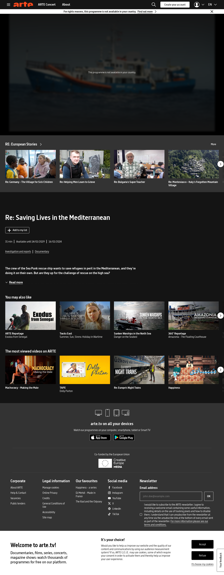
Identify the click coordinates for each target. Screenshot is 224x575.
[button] (153, 4)
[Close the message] (212, 11)
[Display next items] (220, 164)
